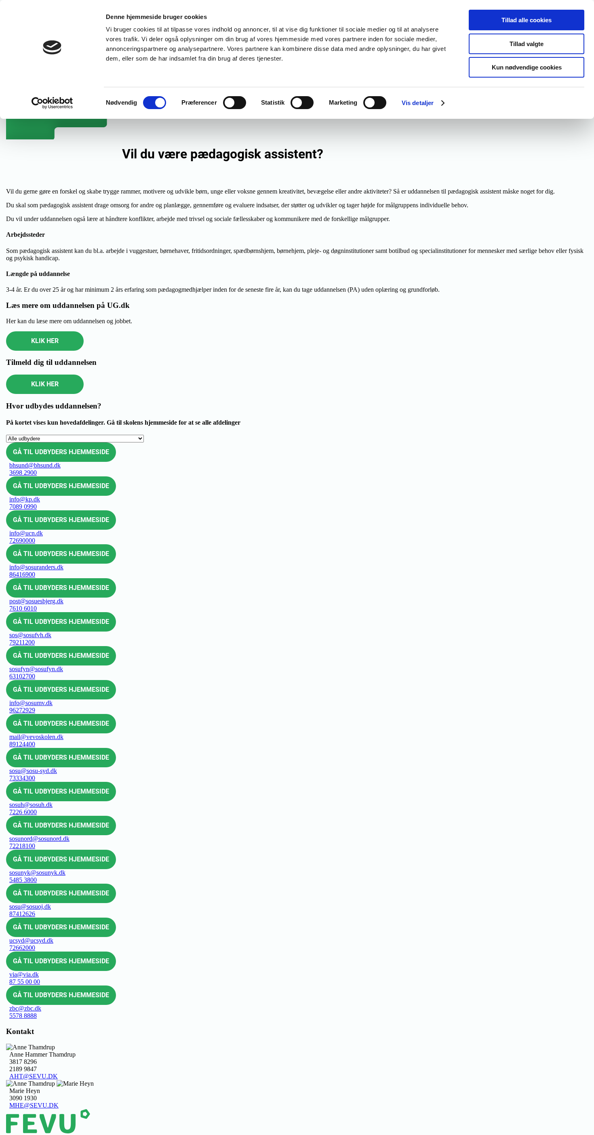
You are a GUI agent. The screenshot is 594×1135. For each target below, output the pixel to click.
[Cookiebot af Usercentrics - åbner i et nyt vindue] (52, 103)
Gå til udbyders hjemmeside (61, 452)
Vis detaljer (418, 102)
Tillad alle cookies (526, 20)
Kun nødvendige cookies (527, 67)
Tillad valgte (526, 43)
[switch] (234, 102)
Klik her (45, 341)
